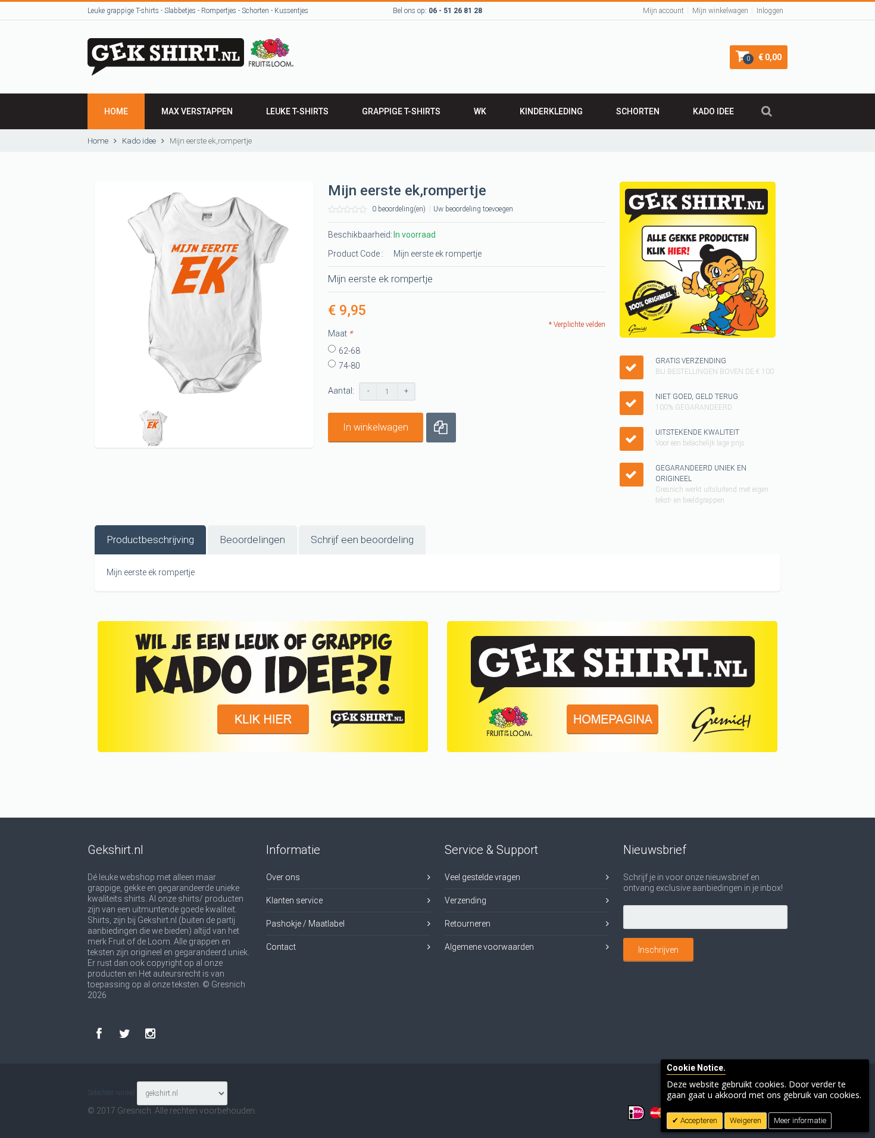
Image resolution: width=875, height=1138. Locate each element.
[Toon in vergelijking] (441, 427)
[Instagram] (150, 1033)
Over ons (283, 877)
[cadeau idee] (263, 686)
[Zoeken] (767, 111)
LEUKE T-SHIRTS (297, 111)
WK (480, 111)
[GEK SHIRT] (190, 43)
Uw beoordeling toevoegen (473, 209)
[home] (612, 686)
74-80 (349, 365)
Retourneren (467, 923)
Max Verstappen (197, 111)
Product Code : (355, 253)
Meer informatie (800, 1120)
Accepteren (698, 1120)
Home (116, 111)
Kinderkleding (551, 111)
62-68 (349, 351)
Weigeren (745, 1120)
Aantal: (341, 391)
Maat (340, 333)
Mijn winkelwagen (720, 11)
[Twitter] (126, 1033)
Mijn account (663, 11)
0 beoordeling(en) (399, 209)
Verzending (465, 900)
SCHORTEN (638, 111)
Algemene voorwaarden (489, 947)
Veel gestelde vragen (482, 877)
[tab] (150, 539)
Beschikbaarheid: (360, 234)
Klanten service (294, 900)
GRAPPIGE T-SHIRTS (401, 111)
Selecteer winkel (111, 1093)
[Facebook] (100, 1033)
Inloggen (770, 11)
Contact (281, 947)
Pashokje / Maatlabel (305, 923)
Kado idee (713, 111)
